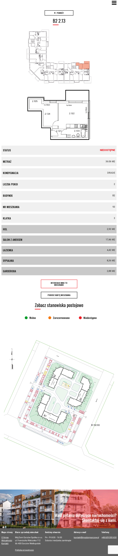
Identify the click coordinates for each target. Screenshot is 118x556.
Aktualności (6, 540)
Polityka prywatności (24, 550)
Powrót (60, 12)
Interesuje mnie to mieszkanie (59, 283)
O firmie (5, 537)
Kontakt (4, 543)
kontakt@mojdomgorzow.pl (86, 537)
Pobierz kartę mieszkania (59, 295)
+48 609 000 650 (109, 537)
